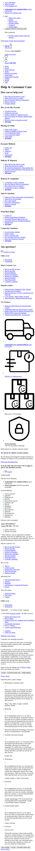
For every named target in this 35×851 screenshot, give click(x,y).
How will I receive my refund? (14, 186)
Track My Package (10, 571)
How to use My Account (12, 269)
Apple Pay (8, 151)
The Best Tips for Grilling (13, 291)
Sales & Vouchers (10, 278)
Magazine (8, 583)
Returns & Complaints (11, 276)
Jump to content (9, 4)
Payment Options (10, 103)
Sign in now (8, 47)
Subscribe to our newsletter (13, 199)
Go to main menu (10, 2)
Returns (11, 20)
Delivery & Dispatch (11, 274)
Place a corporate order (12, 235)
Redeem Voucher (10, 573)
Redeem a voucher (10, 204)
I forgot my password (11, 113)
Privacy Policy (9, 618)
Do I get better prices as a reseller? (15, 237)
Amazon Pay (9, 155)
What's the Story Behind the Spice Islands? (18, 289)
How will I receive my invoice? (14, 239)
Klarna (7, 149)
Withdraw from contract (8, 636)
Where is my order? (15, 18)
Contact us (12, 25)
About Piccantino (10, 593)
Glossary (7, 581)
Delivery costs (13, 21)
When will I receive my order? (14, 98)
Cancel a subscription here (13, 627)
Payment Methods (10, 273)
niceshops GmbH (14, 613)
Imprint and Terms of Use (12, 617)
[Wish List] (6, 57)
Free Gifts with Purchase (12, 202)
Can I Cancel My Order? (12, 135)
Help (6, 16)
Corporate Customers (11, 281)
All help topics (13, 27)
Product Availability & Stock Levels (16, 131)
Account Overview (10, 111)
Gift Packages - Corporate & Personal (16, 585)
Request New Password (12, 569)
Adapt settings (26, 672)
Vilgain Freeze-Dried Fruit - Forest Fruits (17, 315)
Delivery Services (10, 102)
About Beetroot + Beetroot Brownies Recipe (18, 298)
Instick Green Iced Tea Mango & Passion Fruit (19, 311)
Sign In (7, 566)
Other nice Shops (10, 632)
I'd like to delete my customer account (16, 115)
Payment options (14, 23)
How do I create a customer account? (16, 120)
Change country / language (20, 610)
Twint (6, 153)
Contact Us (8, 215)
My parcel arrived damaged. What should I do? (19, 169)
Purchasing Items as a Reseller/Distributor (17, 221)
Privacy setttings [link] (10, 625)
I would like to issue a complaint (14, 188)
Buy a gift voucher (10, 201)
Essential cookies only (13, 672)
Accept (4, 672)
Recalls (7, 587)
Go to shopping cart (11, 6)
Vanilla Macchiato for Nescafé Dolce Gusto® (19, 309)
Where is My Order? (11, 129)
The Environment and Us (12, 580)
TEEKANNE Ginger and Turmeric (15, 313)
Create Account (9, 568)
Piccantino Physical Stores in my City (16, 219)
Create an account (10, 54)
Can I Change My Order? (12, 133)
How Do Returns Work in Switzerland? (17, 100)
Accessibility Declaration (12, 624)
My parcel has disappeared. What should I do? (19, 168)
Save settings (5, 847)
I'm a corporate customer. (12, 232)
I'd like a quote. (9, 234)
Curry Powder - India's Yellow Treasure (17, 296)
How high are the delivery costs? (15, 96)
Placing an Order (10, 271)
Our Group (8, 595)
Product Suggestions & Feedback (15, 217)
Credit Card (8, 148)
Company (8, 631)
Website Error (9, 222)
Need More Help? (10, 280)
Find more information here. (9, 462)
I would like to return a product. (14, 182)
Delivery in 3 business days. (13, 13)
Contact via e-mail (9, 252)
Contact (7, 597)
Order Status (8, 136)
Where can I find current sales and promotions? (19, 197)
